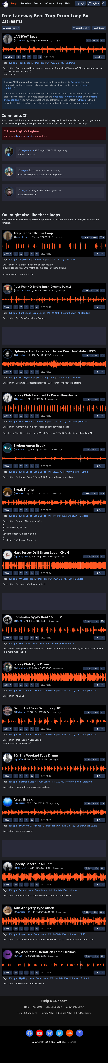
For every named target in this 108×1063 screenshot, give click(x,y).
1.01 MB (60, 377)
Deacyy (19, 399)
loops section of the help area (67, 96)
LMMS (82, 934)
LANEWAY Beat (25, 36)
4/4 (47, 62)
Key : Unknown (68, 62)
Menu (11, 28)
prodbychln (22, 556)
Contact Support (54, 1006)
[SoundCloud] (69, 1033)
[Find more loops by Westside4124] (15, 929)
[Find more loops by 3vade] (15, 973)
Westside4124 (23, 911)
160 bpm (13, 62)
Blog (59, 3)
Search (100, 28)
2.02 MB (55, 259)
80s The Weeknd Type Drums (36, 755)
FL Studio (83, 421)
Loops (14, 3)
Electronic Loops (27, 781)
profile (19, 759)
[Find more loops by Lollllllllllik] (15, 820)
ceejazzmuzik (27, 150)
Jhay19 (24, 190)
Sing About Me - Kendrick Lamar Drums (45, 952)
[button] (104, 3)
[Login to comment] (35, 57)
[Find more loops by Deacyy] (15, 416)
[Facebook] (29, 1033)
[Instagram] (79, 1033)
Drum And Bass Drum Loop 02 (37, 708)
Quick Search (82, 28)
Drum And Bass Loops (30, 690)
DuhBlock (21, 493)
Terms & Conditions (27, 1012)
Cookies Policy (65, 1012)
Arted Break (23, 799)
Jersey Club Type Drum (31, 664)
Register (30, 136)
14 (103, 237)
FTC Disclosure (83, 1012)
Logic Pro (87, 781)
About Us (37, 1006)
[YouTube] (39, 1033)
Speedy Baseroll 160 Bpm (33, 864)
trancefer (21, 867)
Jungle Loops (25, 471)
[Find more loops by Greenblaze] (15, 372)
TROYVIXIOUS (23, 290)
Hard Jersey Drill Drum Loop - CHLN (41, 552)
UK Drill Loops (26, 578)
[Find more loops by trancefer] (15, 884)
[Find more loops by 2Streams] (18, 57)
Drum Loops (38, 62)
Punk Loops (25, 312)
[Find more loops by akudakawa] (15, 685)
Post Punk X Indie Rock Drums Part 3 (42, 286)
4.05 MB (55, 62)
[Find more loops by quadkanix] (15, 466)
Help (67, 3)
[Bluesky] (49, 1033)
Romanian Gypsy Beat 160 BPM (38, 617)
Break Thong (24, 489)
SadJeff (24, 170)
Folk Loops (24, 643)
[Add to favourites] (29, 57)
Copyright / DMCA (75, 1006)
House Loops (25, 421)
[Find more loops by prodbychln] (15, 573)
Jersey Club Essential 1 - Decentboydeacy (45, 395)
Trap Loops (24, 62)
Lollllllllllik (21, 803)
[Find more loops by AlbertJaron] (15, 254)
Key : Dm (68, 578)
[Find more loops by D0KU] (15, 638)
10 (103, 494)
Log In (19, 136)
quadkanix (21, 449)
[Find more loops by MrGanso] (15, 729)
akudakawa (22, 668)
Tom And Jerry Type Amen (34, 908)
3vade (19, 955)
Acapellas (26, 3)
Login (8, 253)
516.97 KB (57, 471)
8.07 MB (57, 934)
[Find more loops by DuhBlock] (15, 510)
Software (49, 3)
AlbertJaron (22, 237)
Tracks (37, 3)
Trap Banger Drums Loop (33, 233)
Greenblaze (22, 355)
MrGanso (21, 712)
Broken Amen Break (29, 445)
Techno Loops (26, 890)
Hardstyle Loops (27, 377)
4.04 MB (58, 578)
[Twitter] (59, 1033)
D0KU (19, 621)
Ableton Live (84, 312)
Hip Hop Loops (26, 978)
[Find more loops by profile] (15, 776)
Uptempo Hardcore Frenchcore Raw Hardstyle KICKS (55, 351)
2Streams (21, 40)
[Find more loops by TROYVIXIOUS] (15, 307)
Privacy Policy (47, 1012)
